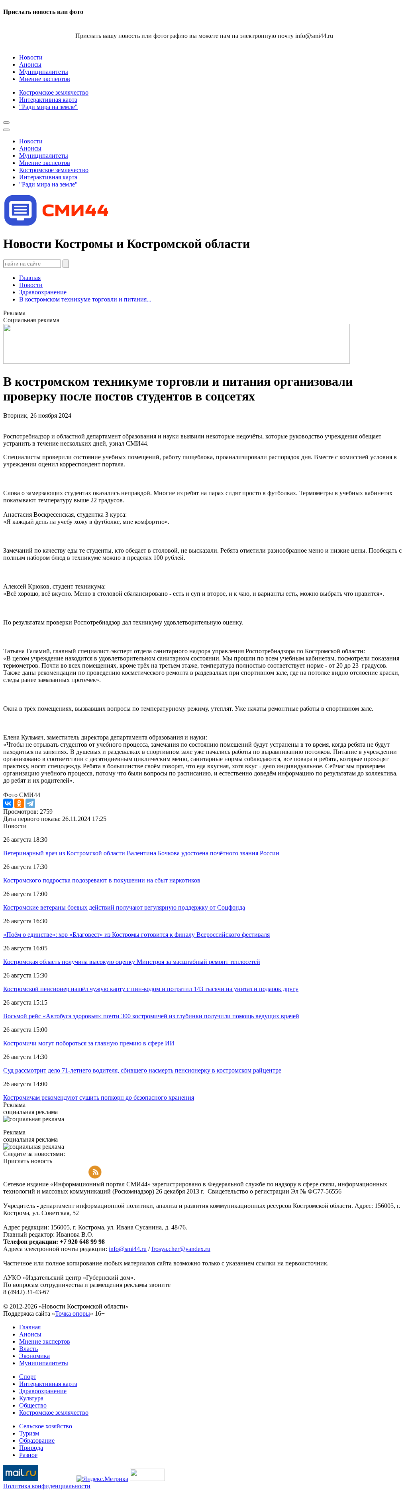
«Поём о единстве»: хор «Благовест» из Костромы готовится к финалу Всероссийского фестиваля (136, 934)
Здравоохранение (43, 292)
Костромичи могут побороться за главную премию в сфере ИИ (89, 1043)
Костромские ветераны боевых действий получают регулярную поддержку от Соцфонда (124, 907)
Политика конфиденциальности (46, 1486)
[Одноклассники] (19, 803)
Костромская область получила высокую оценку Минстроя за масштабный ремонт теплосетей (131, 961)
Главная (30, 277)
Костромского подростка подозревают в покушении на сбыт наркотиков (101, 880)
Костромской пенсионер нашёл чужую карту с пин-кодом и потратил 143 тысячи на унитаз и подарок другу (150, 988)
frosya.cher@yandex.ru (180, 1248)
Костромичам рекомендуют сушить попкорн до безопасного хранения (98, 1097)
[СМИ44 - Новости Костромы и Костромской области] (57, 224)
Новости (31, 285)
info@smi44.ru (128, 1248)
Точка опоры (72, 1313)
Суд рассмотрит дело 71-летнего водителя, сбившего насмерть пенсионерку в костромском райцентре (142, 1070)
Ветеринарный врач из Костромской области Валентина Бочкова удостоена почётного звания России (141, 853)
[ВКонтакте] (8, 803)
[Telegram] (30, 803)
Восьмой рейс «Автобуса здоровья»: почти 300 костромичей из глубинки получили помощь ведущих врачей (151, 1016)
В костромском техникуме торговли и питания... (85, 299)
